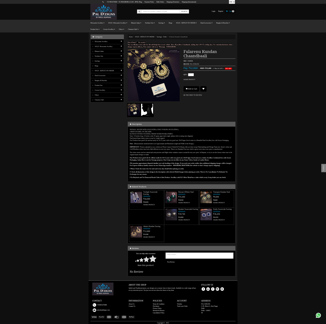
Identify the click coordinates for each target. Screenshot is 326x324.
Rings (170, 23)
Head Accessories (99, 75)
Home (131, 37)
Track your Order (182, 306)
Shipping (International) (189, 2)
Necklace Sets (98, 56)
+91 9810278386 (112, 2)
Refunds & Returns (159, 310)
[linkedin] (208, 289)
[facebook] (203, 289)
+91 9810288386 (123, 2)
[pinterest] (222, 289)
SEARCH (184, 11)
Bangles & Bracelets (100, 80)
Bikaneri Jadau (99, 51)
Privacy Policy (157, 308)
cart (231, 11)
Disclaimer (156, 306)
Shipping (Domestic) (173, 2)
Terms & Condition (158, 304)
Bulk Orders (160, 2)
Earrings (97, 61)
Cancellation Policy (158, 313)
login (213, 11)
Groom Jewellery (99, 90)
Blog (140, 2)
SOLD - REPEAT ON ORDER (144, 37)
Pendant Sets (98, 85)
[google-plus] (213, 289)
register (220, 11)
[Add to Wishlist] (203, 89)
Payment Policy (149, 2)
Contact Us (132, 306)
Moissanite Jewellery (100, 41)
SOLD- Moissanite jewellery (103, 46)
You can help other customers (145, 253)
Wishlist (179, 304)
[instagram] (217, 289)
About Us (132, 304)
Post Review (171, 262)
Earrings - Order (162, 37)
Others (96, 95)
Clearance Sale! (99, 100)
